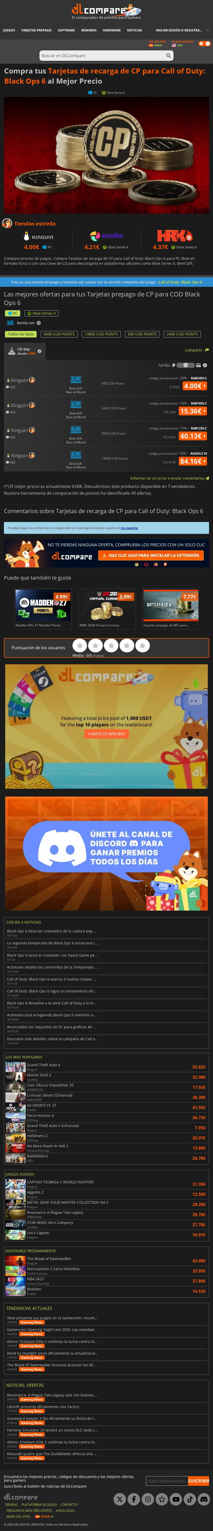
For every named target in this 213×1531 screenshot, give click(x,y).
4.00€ (193, 385)
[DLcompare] (21, 1496)
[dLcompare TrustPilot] (160, 1499)
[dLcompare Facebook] (132, 1499)
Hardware (112, 30)
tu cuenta (129, 528)
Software (66, 30)
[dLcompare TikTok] (188, 1499)
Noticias (134, 30)
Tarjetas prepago (36, 30)
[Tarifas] (185, 365)
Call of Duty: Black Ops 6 (180, 282)
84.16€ (191, 461)
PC (15, 313)
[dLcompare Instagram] (146, 1499)
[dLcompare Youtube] (174, 1499)
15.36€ (191, 411)
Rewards (89, 30)
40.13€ (191, 436)
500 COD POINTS (142, 334)
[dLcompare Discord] (202, 1499)
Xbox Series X (44, 313)
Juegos (9, 30)
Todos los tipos (21, 334)
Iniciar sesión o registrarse (180, 30)
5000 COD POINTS (59, 334)
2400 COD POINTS (182, 334)
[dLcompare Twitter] (118, 1499)
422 (12, 387)
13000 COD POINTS (101, 334)
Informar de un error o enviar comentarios (167, 478)
